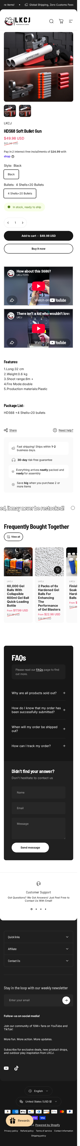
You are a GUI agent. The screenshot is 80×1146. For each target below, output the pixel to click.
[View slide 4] (45, 909)
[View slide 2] (36, 909)
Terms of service (44, 1131)
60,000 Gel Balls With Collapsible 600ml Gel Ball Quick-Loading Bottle (18, 595)
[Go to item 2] (25, 111)
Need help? (66, 430)
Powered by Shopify (47, 1124)
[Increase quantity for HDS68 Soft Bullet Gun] (22, 223)
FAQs (39, 669)
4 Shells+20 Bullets (20, 193)
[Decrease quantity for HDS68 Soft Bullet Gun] (8, 223)
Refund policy (27, 1131)
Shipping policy (38, 1135)
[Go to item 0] (10, 111)
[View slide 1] (31, 909)
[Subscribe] (66, 1000)
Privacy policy (11, 1131)
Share (13, 430)
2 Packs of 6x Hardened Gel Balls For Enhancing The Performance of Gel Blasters (49, 597)
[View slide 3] (41, 909)
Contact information (63, 1131)
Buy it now (38, 248)
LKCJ (8, 123)
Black (11, 174)
